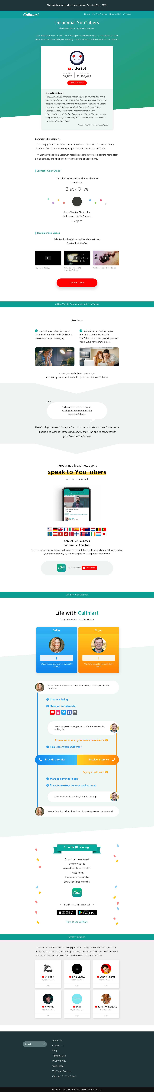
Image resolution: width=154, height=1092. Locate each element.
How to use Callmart (77, 922)
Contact (127, 14)
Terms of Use (59, 1056)
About (87, 14)
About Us (57, 1040)
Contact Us (58, 1045)
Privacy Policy (59, 1061)
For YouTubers (99, 14)
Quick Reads (58, 1066)
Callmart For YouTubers (64, 1076)
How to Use (115, 14)
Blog (54, 1051)
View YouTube (77, 83)
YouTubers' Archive (62, 1071)
